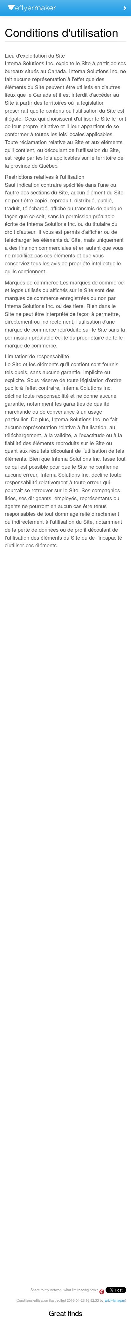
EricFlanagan (115, 1300)
